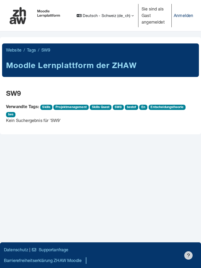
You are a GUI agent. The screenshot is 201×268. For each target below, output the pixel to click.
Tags (31, 49)
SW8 (118, 107)
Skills (46, 107)
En (143, 107)
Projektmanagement (71, 107)
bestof (131, 107)
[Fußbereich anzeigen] (188, 255)
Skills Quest (101, 107)
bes (10, 114)
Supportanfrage (53, 249)
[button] (105, 15)
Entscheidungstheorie (166, 107)
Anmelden (183, 15)
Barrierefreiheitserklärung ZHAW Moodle (43, 260)
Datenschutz (16, 249)
